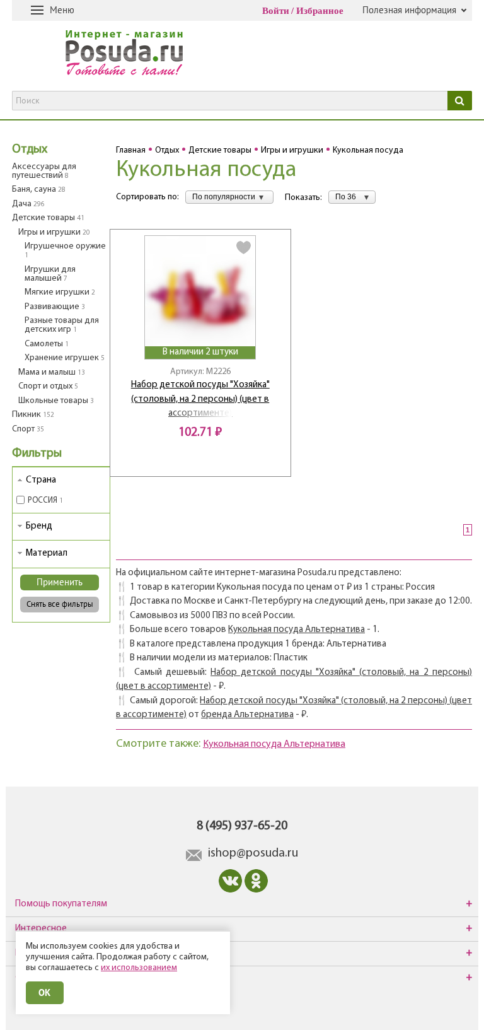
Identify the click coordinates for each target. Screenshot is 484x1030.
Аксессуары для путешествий (44, 171)
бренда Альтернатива (247, 715)
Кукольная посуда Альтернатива (296, 630)
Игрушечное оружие (65, 250)
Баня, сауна (39, 189)
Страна (41, 480)
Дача (28, 204)
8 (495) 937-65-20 (242, 826)
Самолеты (47, 344)
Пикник (33, 414)
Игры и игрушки (54, 232)
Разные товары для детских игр (62, 325)
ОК (44, 992)
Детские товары (48, 218)
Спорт (28, 429)
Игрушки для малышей (50, 274)
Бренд (39, 526)
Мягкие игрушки (60, 292)
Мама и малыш (51, 372)
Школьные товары (56, 401)
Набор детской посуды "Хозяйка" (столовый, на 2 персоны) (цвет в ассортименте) (200, 399)
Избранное (319, 11)
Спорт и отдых (48, 386)
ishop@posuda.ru (253, 853)
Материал (46, 553)
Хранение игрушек (65, 358)
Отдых (29, 149)
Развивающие (55, 307)
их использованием (139, 968)
